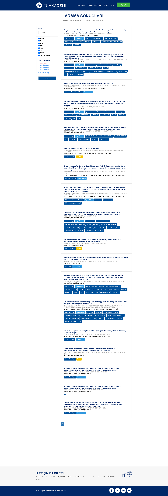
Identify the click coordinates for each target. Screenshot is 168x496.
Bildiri (42, 53)
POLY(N (106, 68)
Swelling (74, 289)
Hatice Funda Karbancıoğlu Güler (74, 200)
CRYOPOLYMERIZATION (92, 292)
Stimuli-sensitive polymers (113, 286)
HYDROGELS (79, 74)
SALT (74, 118)
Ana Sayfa (81, 5)
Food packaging (107, 200)
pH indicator (98, 200)
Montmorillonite (89, 221)
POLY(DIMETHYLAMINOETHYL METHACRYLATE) (104, 71)
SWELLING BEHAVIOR (86, 227)
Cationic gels (120, 112)
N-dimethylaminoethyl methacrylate (75, 224)
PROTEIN (119, 318)
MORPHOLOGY (99, 230)
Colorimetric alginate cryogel (73, 203)
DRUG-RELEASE (89, 136)
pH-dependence (69, 68)
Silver (116, 312)
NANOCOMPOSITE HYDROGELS (93, 38)
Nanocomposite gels (91, 286)
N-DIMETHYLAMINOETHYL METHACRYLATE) (77, 71)
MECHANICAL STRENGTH (72, 227)
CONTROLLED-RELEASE (95, 68)
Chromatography (108, 312)
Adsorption (99, 312)
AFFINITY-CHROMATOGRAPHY (116, 315)
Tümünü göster (42, 64)
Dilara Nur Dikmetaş (70, 178)
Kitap (41, 46)
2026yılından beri (43, 66)
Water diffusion (110, 112)
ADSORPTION (118, 42)
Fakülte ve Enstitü (94, 5)
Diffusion (67, 115)
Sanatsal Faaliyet (45, 55)
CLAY (66, 139)
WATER (67, 321)
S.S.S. (106, 5)
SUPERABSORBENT (107, 42)
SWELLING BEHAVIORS (111, 38)
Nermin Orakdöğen (70, 248)
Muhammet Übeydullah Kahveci (73, 92)
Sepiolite (101, 286)
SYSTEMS (102, 139)
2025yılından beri (43, 67)
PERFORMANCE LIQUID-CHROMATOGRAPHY (93, 315)
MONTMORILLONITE (84, 139)
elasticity (110, 65)
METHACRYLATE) (105, 292)
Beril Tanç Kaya (69, 38)
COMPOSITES (89, 230)
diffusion (103, 65)
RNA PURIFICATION (86, 318)
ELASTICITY (68, 45)
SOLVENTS (68, 118)
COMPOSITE (96, 42)
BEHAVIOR (71, 74)
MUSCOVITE (87, 42)
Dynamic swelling (90, 112)
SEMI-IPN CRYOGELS (81, 68)
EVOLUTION (77, 45)
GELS (79, 118)
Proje (41, 43)
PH (65, 74)
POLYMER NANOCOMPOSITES (104, 136)
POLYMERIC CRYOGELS (71, 42)
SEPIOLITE (124, 289)
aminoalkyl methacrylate (92, 65)
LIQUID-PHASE (123, 71)
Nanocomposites (101, 221)
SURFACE (76, 292)
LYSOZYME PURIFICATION (72, 318)
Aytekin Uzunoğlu (69, 157)
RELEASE (114, 115)
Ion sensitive (100, 112)
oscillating (118, 65)
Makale (42, 38)
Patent (42, 41)
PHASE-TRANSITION (99, 227)
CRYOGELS (100, 318)
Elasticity (74, 115)
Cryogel (89, 224)
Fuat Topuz (68, 266)
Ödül (41, 48)
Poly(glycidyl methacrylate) (72, 315)
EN (112, 5)
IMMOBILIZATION (110, 318)
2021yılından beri (43, 69)
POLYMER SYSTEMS (84, 115)
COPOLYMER (95, 115)
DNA (92, 312)
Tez (41, 50)
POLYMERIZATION (76, 321)
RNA (87, 312)
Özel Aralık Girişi (43, 73)
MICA (80, 42)
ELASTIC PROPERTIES (120, 136)
